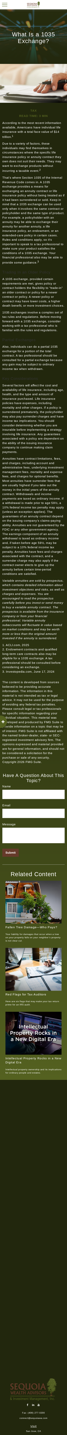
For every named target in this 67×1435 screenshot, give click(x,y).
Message (9, 824)
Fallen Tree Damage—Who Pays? (31, 927)
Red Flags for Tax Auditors (25, 994)
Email (6, 805)
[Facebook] (28, 1405)
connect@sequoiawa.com (33, 1418)
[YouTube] (39, 1405)
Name (6, 786)
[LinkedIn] (33, 1405)
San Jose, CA (33, 1431)
